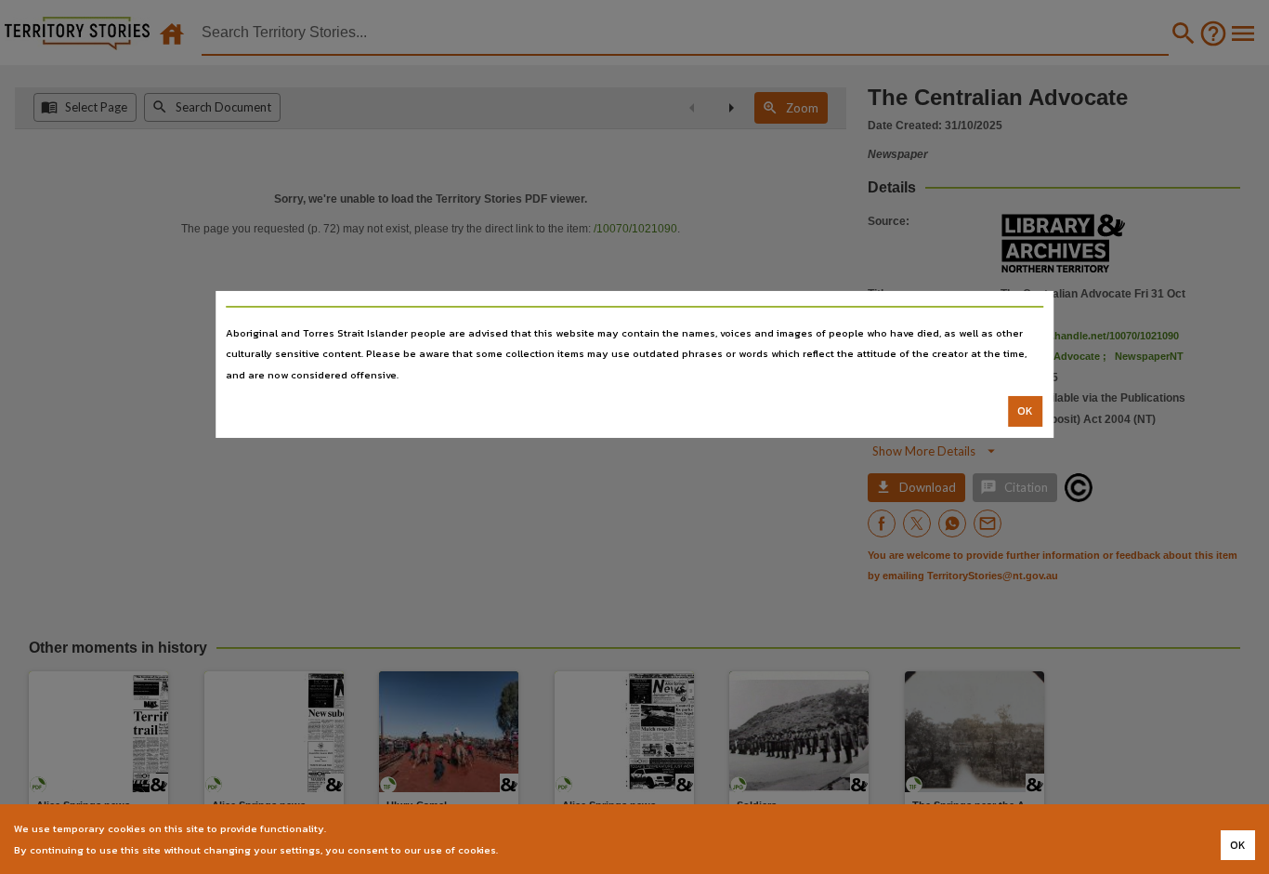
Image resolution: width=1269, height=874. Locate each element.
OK (1025, 411)
